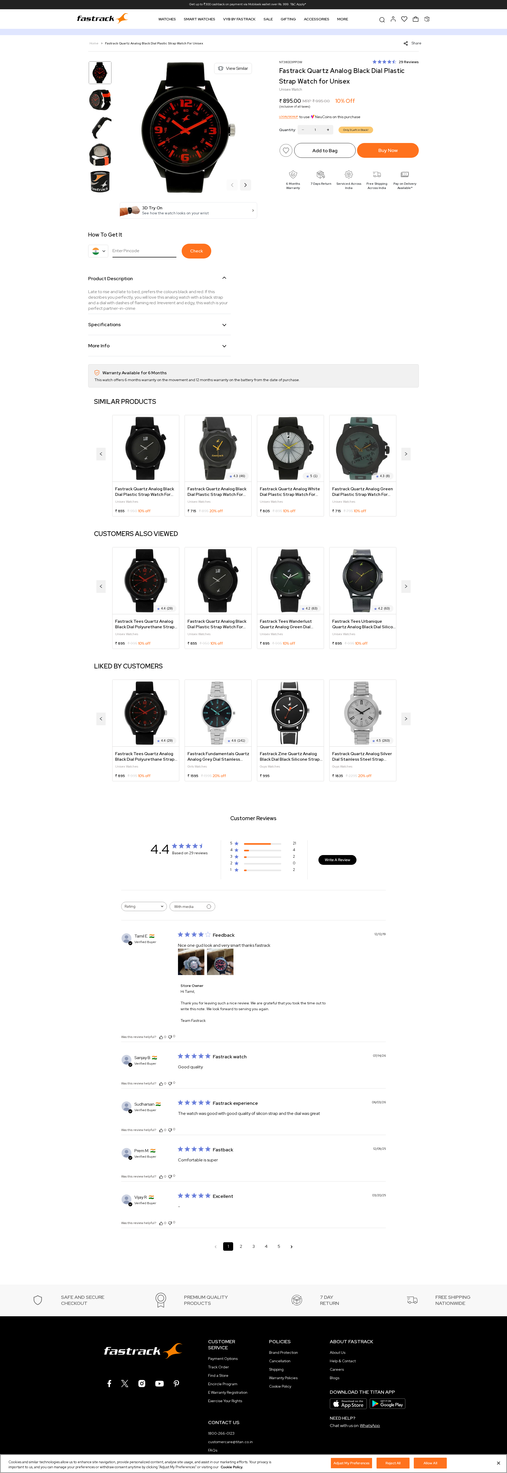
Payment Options (223, 1358)
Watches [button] (167, 19)
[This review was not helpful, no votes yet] (170, 1036)
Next (245, 185)
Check (196, 251)
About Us (337, 1352)
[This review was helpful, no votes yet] (161, 1037)
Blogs (334, 1377)
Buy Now (388, 150)
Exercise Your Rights (225, 1400)
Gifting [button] (288, 19)
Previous (232, 185)
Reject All (393, 1463)
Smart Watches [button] (199, 19)
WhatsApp (370, 1425)
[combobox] (144, 906)
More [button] (342, 19)
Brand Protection (283, 1352)
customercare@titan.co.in (230, 1441)
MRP (307, 101)
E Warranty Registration (227, 1392)
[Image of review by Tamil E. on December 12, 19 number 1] (191, 962)
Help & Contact (343, 1361)
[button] (188, 210)
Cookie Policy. (232, 1467)
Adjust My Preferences (352, 1463)
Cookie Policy (280, 1386)
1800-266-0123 (221, 1433)
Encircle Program (222, 1384)
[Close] (498, 1463)
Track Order (218, 1367)
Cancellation (279, 1361)
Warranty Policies (283, 1377)
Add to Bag (324, 150)
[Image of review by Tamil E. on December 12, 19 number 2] (220, 962)
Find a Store (218, 1375)
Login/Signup (288, 116)
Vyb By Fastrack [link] (239, 19)
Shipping (276, 1369)
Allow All (430, 1463)
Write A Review (337, 859)
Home (94, 43)
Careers (337, 1369)
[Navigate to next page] (292, 1246)
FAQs (212, 1450)
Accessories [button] (316, 19)
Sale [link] (268, 19)
